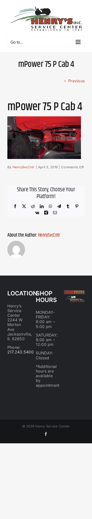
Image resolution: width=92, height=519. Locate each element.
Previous (76, 80)
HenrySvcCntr (24, 167)
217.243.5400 (20, 352)
